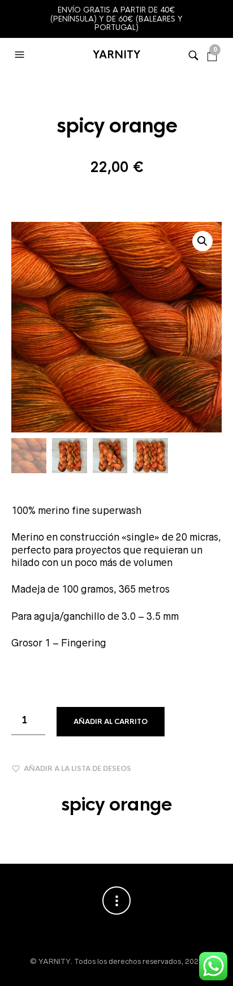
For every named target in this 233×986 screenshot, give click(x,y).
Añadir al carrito (111, 721)
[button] (21, 55)
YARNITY (116, 55)
